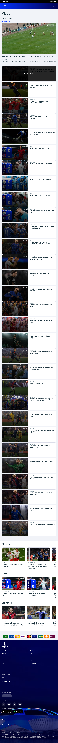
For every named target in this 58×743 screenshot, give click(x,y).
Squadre (32, 650)
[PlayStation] (11, 636)
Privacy (3, 719)
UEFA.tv (4, 653)
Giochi (3, 660)
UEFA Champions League (5, 6)
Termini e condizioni (6, 721)
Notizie (31, 653)
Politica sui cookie (6, 724)
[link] (15, 6)
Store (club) (33, 663)
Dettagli (32, 660)
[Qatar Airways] (52, 636)
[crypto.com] (34, 636)
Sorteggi (4, 657)
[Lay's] (17, 636)
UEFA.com (4, 678)
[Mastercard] (29, 636)
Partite (4, 650)
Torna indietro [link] (7, 21)
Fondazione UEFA (6, 681)
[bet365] (40, 636)
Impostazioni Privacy (7, 727)
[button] (43, 6)
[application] (29, 38)
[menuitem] (15, 6)
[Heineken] (5, 636)
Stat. (3, 663)
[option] (29, 73)
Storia (31, 657)
